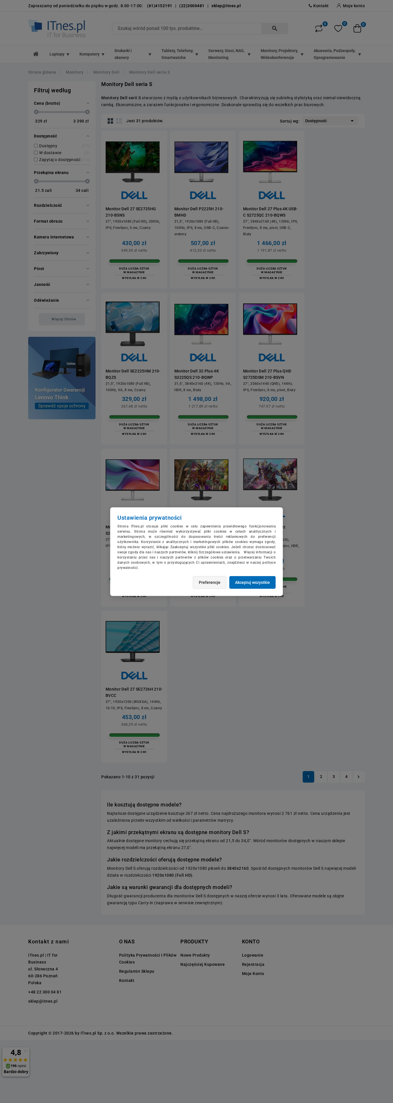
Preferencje (209, 582)
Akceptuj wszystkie (252, 582)
